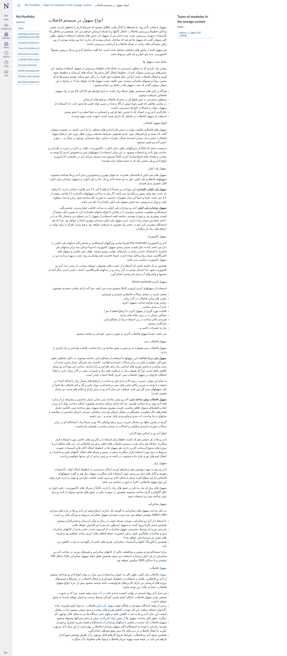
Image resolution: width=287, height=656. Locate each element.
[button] (6, 55)
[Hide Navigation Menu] (19, 5)
